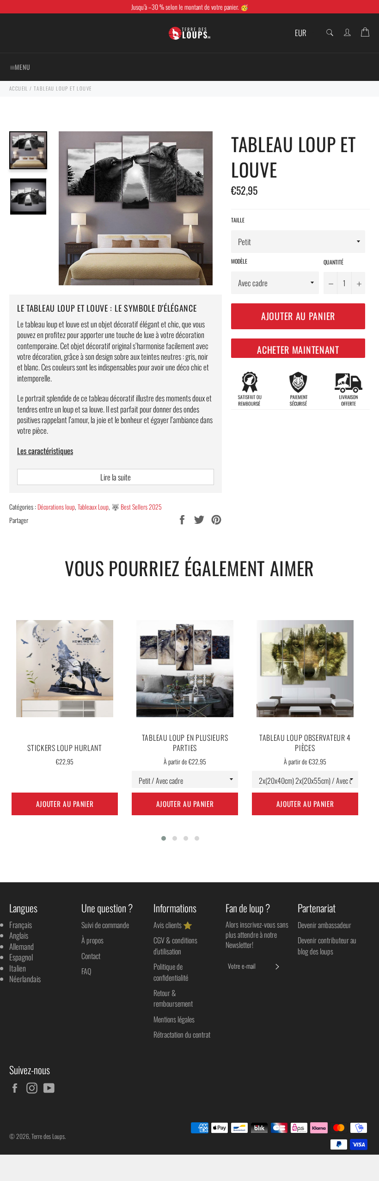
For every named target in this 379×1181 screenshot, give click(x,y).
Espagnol (21, 957)
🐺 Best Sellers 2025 (136, 506)
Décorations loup (56, 506)
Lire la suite (115, 477)
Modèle (239, 261)
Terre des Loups (48, 1136)
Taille (238, 220)
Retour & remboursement (173, 998)
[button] (163, 838)
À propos (92, 940)
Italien (17, 968)
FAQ (86, 971)
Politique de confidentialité (170, 972)
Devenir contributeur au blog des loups (327, 945)
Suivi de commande (105, 924)
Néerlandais (25, 978)
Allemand (21, 946)
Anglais (18, 935)
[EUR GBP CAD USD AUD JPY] (304, 33)
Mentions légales (174, 1019)
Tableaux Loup (93, 506)
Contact (90, 955)
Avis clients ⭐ (172, 924)
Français (20, 924)
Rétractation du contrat (181, 1034)
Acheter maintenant (298, 350)
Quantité (333, 262)
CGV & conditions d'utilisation (175, 945)
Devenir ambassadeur (324, 924)
